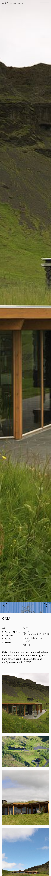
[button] (44, 3)
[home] (12, 3)
